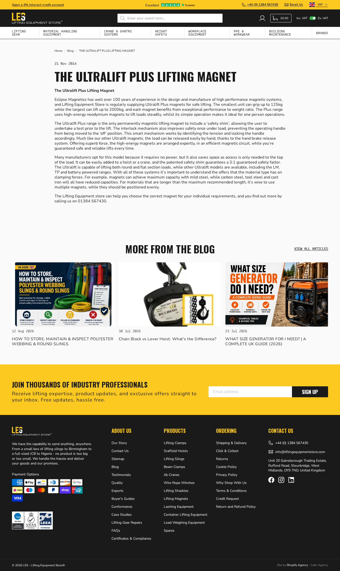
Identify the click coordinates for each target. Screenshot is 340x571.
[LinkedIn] (291, 480)
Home (58, 51)
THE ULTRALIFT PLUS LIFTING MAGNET (107, 51)
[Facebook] (271, 480)
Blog (70, 51)
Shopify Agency (297, 565)
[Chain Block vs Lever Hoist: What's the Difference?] (170, 294)
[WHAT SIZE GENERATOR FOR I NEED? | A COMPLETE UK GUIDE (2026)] (276, 294)
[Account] (262, 18)
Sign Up (310, 392)
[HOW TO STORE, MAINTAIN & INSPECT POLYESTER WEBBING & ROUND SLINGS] (63, 294)
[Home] (37, 18)
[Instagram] (281, 480)
